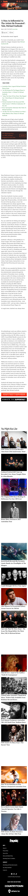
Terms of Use (5, 853)
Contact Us (5, 870)
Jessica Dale (14, 29)
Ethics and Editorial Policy (8, 855)
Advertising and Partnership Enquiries (10, 864)
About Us (4, 848)
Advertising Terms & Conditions (9, 858)
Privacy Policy (5, 850)
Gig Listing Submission (7, 867)
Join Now (23, 135)
